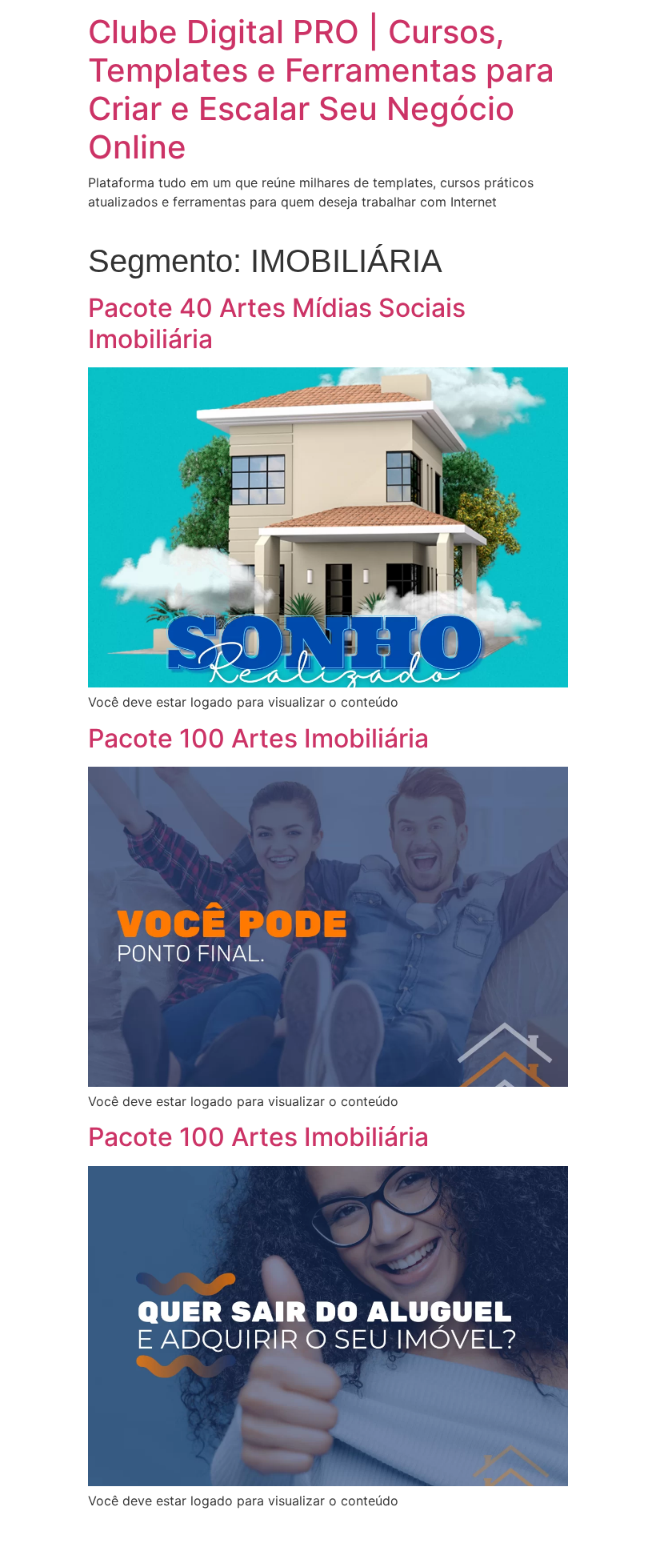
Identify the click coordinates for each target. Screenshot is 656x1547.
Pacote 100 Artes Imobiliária (258, 738)
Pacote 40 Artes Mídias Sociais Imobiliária (277, 323)
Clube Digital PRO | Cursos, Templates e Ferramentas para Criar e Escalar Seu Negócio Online (321, 89)
